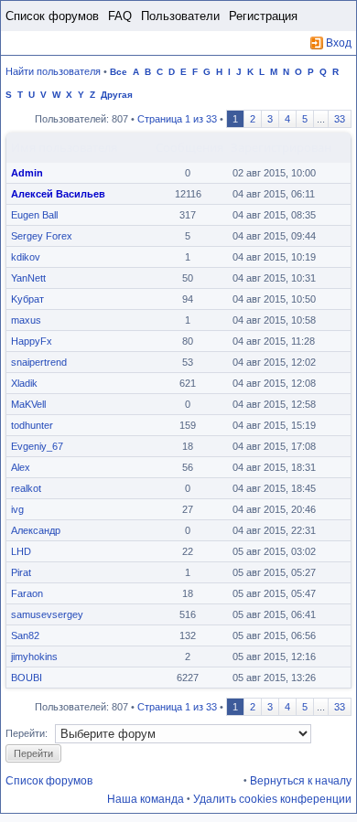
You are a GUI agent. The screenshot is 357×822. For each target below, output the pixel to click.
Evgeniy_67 (37, 446)
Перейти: (26, 733)
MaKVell (28, 404)
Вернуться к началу (301, 780)
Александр (35, 530)
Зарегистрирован (281, 147)
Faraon (27, 593)
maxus (26, 320)
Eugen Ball (34, 214)
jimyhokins (34, 656)
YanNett (28, 277)
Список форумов (52, 16)
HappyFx (31, 341)
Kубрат (27, 299)
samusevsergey (47, 614)
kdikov (25, 256)
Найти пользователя (53, 71)
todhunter (32, 425)
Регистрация (263, 16)
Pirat (21, 572)
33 (339, 118)
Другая (117, 95)
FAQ (120, 16)
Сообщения (189, 147)
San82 (25, 635)
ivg (17, 509)
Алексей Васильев (58, 193)
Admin (27, 172)
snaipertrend (39, 362)
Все (118, 72)
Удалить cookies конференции (272, 799)
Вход (339, 43)
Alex (20, 467)
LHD (21, 551)
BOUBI (26, 677)
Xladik (24, 383)
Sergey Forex (41, 235)
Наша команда (145, 799)
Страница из (177, 118)
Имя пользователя (64, 147)
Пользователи (180, 16)
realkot (26, 488)
